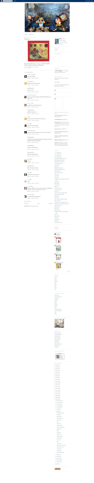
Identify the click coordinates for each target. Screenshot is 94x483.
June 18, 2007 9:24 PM (32, 176)
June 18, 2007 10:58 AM (33, 156)
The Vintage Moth (58, 310)
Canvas (56, 174)
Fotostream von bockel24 (61, 356)
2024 (57, 368)
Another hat (59, 420)
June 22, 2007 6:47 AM (32, 198)
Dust (57, 441)
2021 (57, 374)
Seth (55, 286)
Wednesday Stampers (37, 63)
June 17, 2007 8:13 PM (32, 107)
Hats (57, 421)
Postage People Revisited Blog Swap (61, 211)
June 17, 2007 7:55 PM (32, 100)
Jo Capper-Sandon (30, 95)
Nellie (28, 172)
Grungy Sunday (60, 425)
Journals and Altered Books (60, 192)
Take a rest (59, 423)
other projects (57, 205)
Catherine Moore (58, 333)
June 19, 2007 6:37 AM (32, 191)
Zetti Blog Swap (58, 222)
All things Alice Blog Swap (60, 158)
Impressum (31, 34)
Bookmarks (57, 171)
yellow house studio (59, 262)
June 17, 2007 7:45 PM (32, 91)
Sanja (56, 307)
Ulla (55, 312)
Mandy (56, 306)
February (59, 460)
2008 (57, 397)
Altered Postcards (58, 163)
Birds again (59, 414)
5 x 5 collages (57, 155)
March (58, 458)
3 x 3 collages (57, 152)
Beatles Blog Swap (58, 168)
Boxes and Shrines (58, 172)
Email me (56, 49)
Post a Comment (27, 201)
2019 (57, 377)
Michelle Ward (57, 339)
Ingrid (56, 303)
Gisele (56, 280)
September (59, 406)
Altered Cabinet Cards (59, 160)
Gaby (56, 278)
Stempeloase (58, 237)
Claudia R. (57, 298)
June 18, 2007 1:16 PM (32, 169)
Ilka (55, 283)
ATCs (56, 166)
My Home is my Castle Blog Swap (61, 203)
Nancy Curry (57, 342)
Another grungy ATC (61, 427)
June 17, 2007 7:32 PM (32, 85)
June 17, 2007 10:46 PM (33, 120)
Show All (68, 271)
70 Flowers (59, 443)
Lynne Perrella (57, 336)
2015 (57, 384)
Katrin (56, 284)
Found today (59, 448)
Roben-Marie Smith (58, 344)
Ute (55, 289)
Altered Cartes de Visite (59, 161)
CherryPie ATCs (60, 436)
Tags (55, 217)
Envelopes (56, 185)
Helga (56, 301)
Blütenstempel (59, 254)
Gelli (55, 186)
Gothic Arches (57, 188)
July (58, 409)
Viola (28, 179)
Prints (56, 214)
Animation (57, 164)
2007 (57, 399)
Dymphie (29, 81)
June (58, 411)
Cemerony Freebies (58, 296)
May (58, 454)
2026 (57, 365)
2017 (57, 381)
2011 (57, 392)
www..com (59, 353)
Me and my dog (60, 418)
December (59, 400)
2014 (57, 386)
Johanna (56, 304)
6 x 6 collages (57, 157)
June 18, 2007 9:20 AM (32, 149)
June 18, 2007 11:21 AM (33, 162)
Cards (29, 67)
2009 (57, 395)
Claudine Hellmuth (58, 334)
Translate (63, 72)
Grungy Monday (58, 189)
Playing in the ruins (60, 413)
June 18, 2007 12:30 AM (33, 127)
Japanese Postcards (60, 452)
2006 (57, 464)
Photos (56, 208)
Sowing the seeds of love (61, 445)
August (58, 407)
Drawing (56, 183)
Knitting (56, 196)
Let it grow (59, 439)
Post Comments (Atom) (33, 206)
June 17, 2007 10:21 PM (33, 113)
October (58, 404)
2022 (57, 372)
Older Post (51, 203)
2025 (57, 366)
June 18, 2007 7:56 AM (32, 142)
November (59, 402)
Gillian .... (29, 103)
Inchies (56, 191)
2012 (57, 390)
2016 (57, 383)
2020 (57, 375)
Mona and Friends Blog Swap (60, 199)
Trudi (56, 287)
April (58, 456)
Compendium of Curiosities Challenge (62, 179)
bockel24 (63, 38)
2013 (57, 388)
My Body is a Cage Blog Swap (60, 202)
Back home (59, 434)
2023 (57, 370)
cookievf (29, 186)
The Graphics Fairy (58, 309)
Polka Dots (59, 432)
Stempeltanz (58, 245)
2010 (57, 393)
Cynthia (56, 276)
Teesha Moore (57, 345)
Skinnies (56, 216)
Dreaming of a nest (60, 447)
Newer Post (26, 203)
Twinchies (56, 219)
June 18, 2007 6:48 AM (32, 134)
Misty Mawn (57, 340)
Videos (56, 220)
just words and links (58, 194)
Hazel (28, 123)
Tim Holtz (58, 234)
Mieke (28, 159)
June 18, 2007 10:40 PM (33, 183)
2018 (57, 379)
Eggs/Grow (59, 429)
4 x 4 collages (57, 153)
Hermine (56, 281)
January (58, 461)
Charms (56, 177)
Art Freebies (57, 295)
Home (26, 34)
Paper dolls (57, 207)
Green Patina (59, 416)
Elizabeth (56, 299)
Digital (56, 181)
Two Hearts (59, 450)
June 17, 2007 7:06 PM (32, 78)
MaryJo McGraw (58, 337)
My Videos (57, 228)
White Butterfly (30, 74)
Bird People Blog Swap (59, 169)
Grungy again (59, 438)
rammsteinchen (30, 130)
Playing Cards (57, 210)
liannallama (29, 194)
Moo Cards (57, 200)
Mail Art (56, 197)
